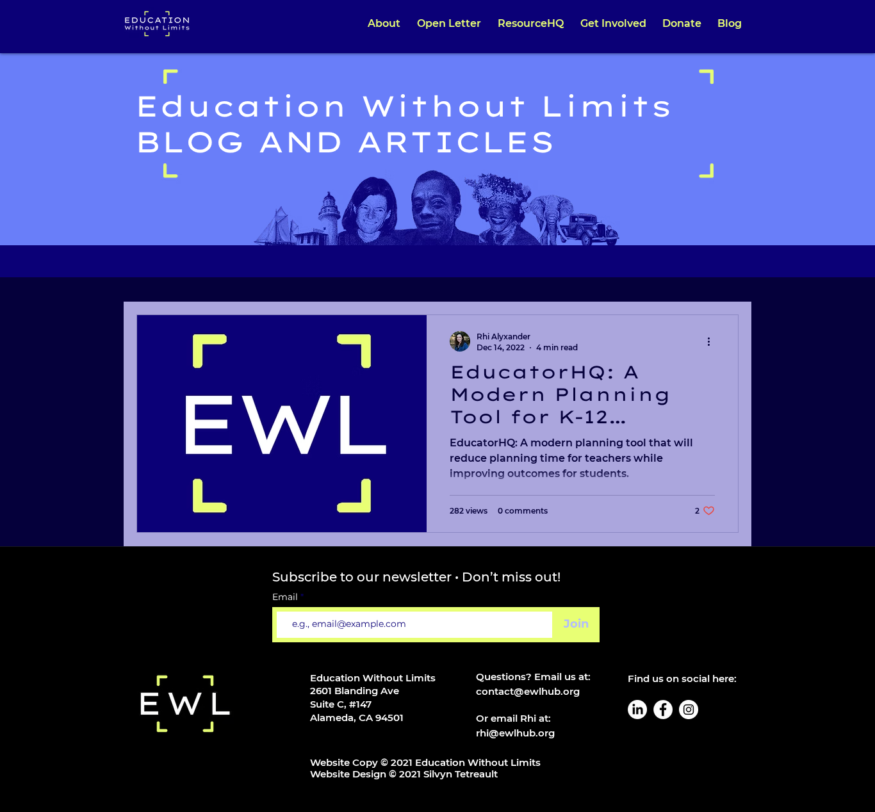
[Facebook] (663, 709)
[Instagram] (688, 709)
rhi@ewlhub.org (515, 733)
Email (286, 596)
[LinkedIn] (637, 709)
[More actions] (713, 341)
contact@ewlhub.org (528, 691)
